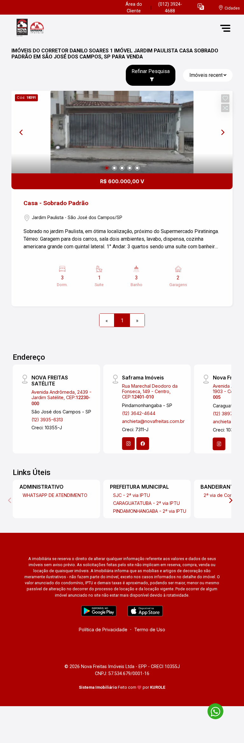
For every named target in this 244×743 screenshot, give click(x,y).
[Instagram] (128, 443)
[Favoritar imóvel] (225, 98)
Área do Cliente (133, 8)
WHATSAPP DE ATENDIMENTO (55, 495)
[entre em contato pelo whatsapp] (212, 710)
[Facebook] (142, 443)
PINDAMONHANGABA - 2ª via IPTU (149, 511)
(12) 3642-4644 (138, 413)
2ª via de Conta (220, 495)
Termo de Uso (149, 629)
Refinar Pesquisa (151, 71)
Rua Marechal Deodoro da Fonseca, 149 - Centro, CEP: (150, 391)
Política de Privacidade (103, 629)
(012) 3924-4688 (170, 8)
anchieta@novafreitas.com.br (153, 421)
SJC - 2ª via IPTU (131, 495)
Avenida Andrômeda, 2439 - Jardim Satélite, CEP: (61, 397)
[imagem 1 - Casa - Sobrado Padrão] (122, 132)
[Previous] (22, 132)
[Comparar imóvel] (225, 108)
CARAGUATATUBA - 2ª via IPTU (146, 503)
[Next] (222, 132)
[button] (200, 6)
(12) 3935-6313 (47, 419)
